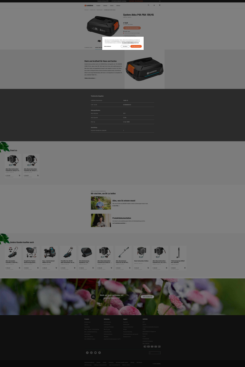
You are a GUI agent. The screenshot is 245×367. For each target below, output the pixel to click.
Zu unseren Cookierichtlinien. (128, 42)
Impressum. (136, 42)
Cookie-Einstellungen (107, 46)
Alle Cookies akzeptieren (136, 46)
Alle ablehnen (125, 46)
